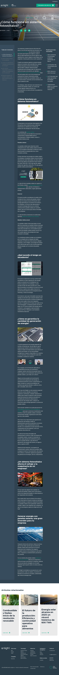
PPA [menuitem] (12, 650)
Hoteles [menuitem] (31, 654)
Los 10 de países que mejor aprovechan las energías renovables (52, 79)
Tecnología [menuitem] (23, 648)
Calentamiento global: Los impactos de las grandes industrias (52, 87)
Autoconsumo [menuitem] (23, 658)
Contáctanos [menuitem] (52, 650)
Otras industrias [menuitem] (33, 655)
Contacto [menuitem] (52, 648)
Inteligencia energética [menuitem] (42, 649)
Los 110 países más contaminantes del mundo (52, 66)
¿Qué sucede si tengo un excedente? (7, 59)
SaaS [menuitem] (12, 653)
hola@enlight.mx (53, 654)
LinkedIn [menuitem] (41, 660)
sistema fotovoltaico (23, 52)
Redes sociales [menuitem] (43, 658)
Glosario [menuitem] (41, 654)
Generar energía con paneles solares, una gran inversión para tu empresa (7, 78)
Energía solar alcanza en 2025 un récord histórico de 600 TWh (49, 616)
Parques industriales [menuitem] (32, 651)
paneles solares (30, 132)
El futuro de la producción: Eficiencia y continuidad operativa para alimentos (29, 619)
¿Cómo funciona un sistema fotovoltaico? (7, 55)
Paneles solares (29, 17)
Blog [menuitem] (41, 652)
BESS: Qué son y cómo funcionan (51, 72)
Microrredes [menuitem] (23, 657)
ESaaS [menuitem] (12, 651)
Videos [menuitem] (41, 653)
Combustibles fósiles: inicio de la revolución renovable (10, 615)
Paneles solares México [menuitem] (24, 651)
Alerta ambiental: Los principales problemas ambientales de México (51, 58)
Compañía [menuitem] (13, 656)
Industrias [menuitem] (32, 648)
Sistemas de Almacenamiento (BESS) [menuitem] (24, 654)
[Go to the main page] (8, 5)
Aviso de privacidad (34, 666)
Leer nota (5, 632)
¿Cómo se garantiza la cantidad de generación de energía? (8, 64)
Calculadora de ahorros (44, 5)
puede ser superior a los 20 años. (30, 216)
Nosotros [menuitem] (13, 658)
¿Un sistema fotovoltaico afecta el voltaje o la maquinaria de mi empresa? (7, 70)
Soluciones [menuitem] (13, 648)
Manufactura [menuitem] (32, 653)
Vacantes (51, 657)
